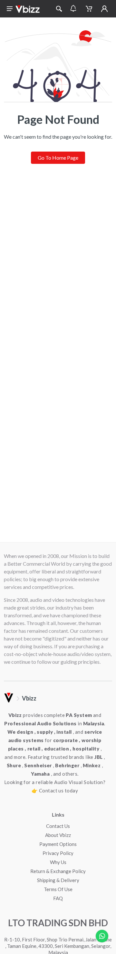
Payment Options (58, 844)
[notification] (73, 8)
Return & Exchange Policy (58, 871)
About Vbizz (58, 835)
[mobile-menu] (9, 9)
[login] (104, 8)
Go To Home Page (58, 157)
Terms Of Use (58, 889)
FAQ (58, 898)
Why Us (58, 862)
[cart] (89, 8)
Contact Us (58, 826)
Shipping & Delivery (58, 880)
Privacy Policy (58, 853)
